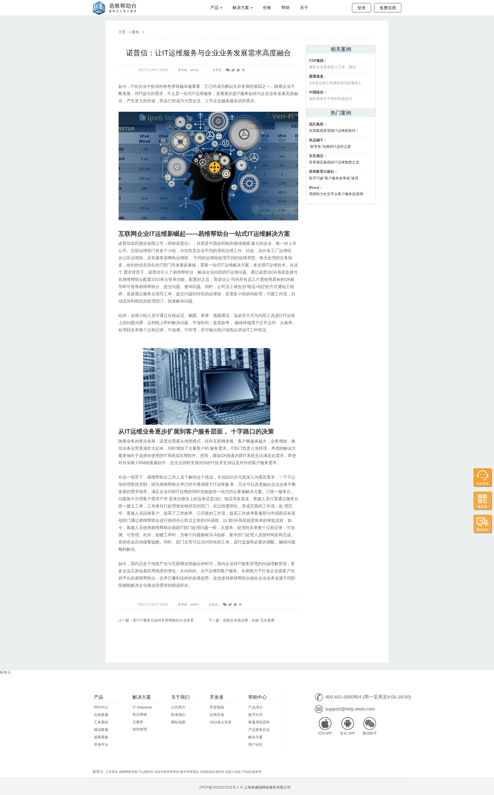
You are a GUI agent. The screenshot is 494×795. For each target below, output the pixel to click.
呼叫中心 (101, 707)
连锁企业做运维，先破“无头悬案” (249, 620)
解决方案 (241, 7)
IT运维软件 (145, 772)
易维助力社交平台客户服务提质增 (336, 190)
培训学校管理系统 (166, 772)
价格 (267, 7)
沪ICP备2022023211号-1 (219, 787)
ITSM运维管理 (251, 772)
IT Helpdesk (142, 707)
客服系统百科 (259, 722)
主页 (122, 32)
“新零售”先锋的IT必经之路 (330, 143)
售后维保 (140, 714)
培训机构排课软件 (212, 772)
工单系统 (101, 722)
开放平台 (101, 744)
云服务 (138, 722)
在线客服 (101, 715)
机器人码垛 (233, 772)
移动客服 (101, 730)
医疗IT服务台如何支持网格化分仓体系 (163, 620)
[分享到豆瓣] (242, 70)
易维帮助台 (116, 8)
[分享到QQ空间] (237, 70)
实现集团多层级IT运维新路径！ (334, 127)
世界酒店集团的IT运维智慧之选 (334, 159)
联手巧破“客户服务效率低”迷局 (333, 174)
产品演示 (255, 707)
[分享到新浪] (232, 70)
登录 (361, 8)
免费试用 (388, 8)
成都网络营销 (128, 772)
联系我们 (178, 715)
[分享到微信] (227, 70)
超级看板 (101, 737)
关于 (304, 7)
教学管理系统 (189, 772)
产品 (215, 7)
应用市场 (217, 715)
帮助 (285, 7)
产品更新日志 (259, 730)
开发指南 (217, 707)
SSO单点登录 (221, 722)
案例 (135, 32)
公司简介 (178, 707)
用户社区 (255, 744)
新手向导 (255, 715)
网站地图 (178, 722)
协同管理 (140, 729)
